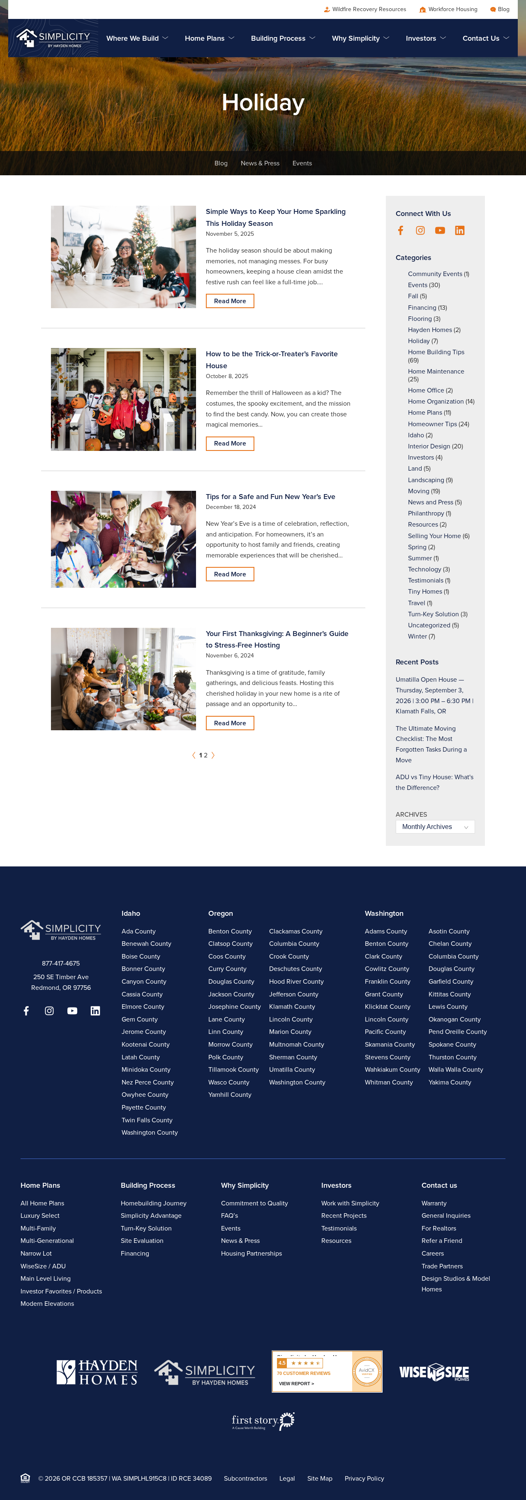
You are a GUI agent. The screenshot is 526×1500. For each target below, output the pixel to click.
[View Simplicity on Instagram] (420, 231)
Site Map (319, 1478)
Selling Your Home (434, 536)
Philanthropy (426, 513)
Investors (421, 457)
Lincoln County (291, 1019)
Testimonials (425, 580)
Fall (413, 296)
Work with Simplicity (350, 1203)
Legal (287, 1478)
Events (302, 163)
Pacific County (385, 1031)
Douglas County (231, 981)
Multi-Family (38, 1228)
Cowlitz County (387, 968)
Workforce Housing (453, 9)
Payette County (144, 1107)
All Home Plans (42, 1203)
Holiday (419, 341)
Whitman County (389, 1082)
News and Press (430, 502)
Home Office (426, 390)
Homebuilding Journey (154, 1203)
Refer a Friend (442, 1240)
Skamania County (390, 1044)
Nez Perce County (148, 1082)
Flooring (420, 318)
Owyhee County (145, 1094)
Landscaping (426, 480)
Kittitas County (450, 994)
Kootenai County (146, 1044)
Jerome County (144, 1031)
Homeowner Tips (432, 424)
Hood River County (296, 981)
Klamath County (292, 1006)
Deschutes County (295, 968)
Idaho (416, 435)
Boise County (141, 956)
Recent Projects (344, 1215)
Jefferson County (293, 994)
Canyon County (144, 981)
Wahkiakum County (392, 1069)
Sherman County (293, 1057)
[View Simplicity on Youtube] (440, 231)
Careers (433, 1253)
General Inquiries (446, 1215)
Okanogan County (455, 1019)
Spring (417, 547)
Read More (230, 301)
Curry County (227, 968)
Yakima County (450, 1082)
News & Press (260, 163)
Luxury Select (40, 1215)
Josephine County (234, 1006)
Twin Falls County (147, 1120)
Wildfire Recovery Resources (369, 9)
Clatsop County (230, 943)
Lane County (226, 1019)
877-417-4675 (61, 963)
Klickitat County (388, 1006)
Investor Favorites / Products (61, 1291)
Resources (423, 524)
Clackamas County (296, 931)
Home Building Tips (436, 352)
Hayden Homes (430, 329)
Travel (416, 603)
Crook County (289, 956)
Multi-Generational (47, 1240)
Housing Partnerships (251, 1253)
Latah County (141, 1057)
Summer (420, 558)
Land (415, 468)
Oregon (220, 913)
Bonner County (143, 968)
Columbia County (294, 943)
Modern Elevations (47, 1303)
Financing (422, 307)
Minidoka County (146, 1069)
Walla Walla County (456, 1069)
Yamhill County (229, 1094)
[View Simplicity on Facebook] (401, 231)
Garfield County (451, 981)
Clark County (383, 956)
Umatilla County (292, 1069)
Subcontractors (245, 1478)
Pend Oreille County (458, 1031)
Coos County (227, 956)
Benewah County (146, 943)
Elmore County (143, 1006)
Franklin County (388, 981)
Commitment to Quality (254, 1203)
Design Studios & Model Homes (456, 1284)
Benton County (230, 931)
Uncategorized (429, 625)
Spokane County (452, 1044)
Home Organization (436, 401)
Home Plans (425, 412)
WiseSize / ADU (43, 1266)
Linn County (225, 1031)
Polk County (225, 1057)
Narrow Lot (36, 1253)
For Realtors (439, 1228)
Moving (418, 491)
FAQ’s (229, 1215)
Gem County (140, 1019)
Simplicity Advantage (151, 1215)
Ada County (139, 931)
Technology (424, 569)
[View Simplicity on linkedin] (460, 231)
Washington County (150, 1132)
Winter (417, 636)
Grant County (384, 994)
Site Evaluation (142, 1240)
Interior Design (429, 446)
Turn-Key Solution (433, 614)
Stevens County (388, 1057)
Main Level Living (46, 1278)
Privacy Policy (364, 1478)
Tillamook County (233, 1069)
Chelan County (450, 943)
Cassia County (142, 994)
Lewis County (448, 1006)
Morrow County (230, 1044)
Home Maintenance (436, 371)
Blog (504, 9)
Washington (384, 913)
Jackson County (231, 994)
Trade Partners (442, 1266)
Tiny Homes (425, 591)
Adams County (386, 931)
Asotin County (449, 931)
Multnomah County (296, 1044)
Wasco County (228, 1082)
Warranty (434, 1203)
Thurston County (453, 1057)
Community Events (435, 274)
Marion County (290, 1031)
